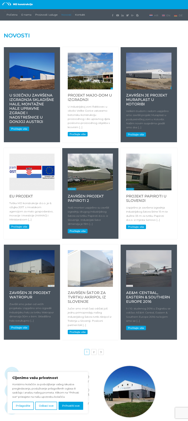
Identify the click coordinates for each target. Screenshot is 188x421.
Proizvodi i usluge (46, 14)
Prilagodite (23, 405)
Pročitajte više (19, 128)
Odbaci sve (46, 405)
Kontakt (80, 14)
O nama (26, 14)
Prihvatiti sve (71, 405)
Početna (11, 14)
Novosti (66, 14)
